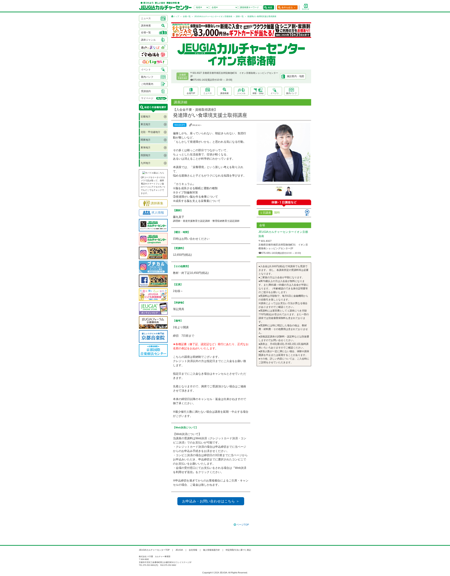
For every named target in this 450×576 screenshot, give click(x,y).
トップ (176, 16)
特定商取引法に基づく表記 (238, 550)
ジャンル (241, 93)
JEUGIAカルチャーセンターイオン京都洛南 (213, 16)
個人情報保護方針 (211, 550)
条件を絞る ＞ (288, 7)
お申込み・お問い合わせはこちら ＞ (210, 501)
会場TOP (191, 93)
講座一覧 (240, 16)
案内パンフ (291, 93)
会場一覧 (187, 16)
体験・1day (257, 93)
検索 (270, 7)
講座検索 (224, 93)
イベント (275, 93)
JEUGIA (179, 550)
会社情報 (193, 550)
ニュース (207, 93)
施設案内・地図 (295, 76)
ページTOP (242, 524)
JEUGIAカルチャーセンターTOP (154, 550)
